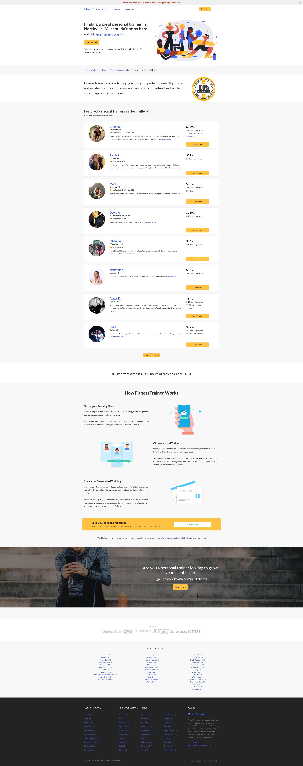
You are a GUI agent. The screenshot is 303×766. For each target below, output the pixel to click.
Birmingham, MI (105, 660)
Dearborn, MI (105, 665)
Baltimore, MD (124, 723)
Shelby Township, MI (197, 660)
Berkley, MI (105, 657)
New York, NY (146, 746)
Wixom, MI (198, 687)
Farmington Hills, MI (105, 667)
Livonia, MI (152, 655)
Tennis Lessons (89, 750)
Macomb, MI (151, 657)
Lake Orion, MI (105, 677)
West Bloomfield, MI (197, 682)
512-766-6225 (195, 743)
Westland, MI (198, 684)
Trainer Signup (89, 734)
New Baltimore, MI (151, 667)
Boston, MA (123, 726)
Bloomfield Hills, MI (105, 662)
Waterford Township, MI (198, 679)
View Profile (197, 144)
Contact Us (88, 719)
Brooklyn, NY (124, 730)
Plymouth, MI (151, 682)
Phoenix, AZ (168, 719)
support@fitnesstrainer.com (201, 745)
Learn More (180, 587)
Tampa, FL (167, 742)
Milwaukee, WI (146, 742)
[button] (151, 2)
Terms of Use (88, 723)
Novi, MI (151, 672)
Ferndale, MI (105, 670)
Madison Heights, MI (151, 660)
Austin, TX (122, 719)
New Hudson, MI (151, 670)
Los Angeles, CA (147, 730)
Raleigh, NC (168, 723)
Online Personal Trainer (93, 738)
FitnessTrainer (92, 70)
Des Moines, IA (146, 715)
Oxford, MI (151, 677)
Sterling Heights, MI (197, 667)
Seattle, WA (168, 734)
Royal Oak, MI (198, 657)
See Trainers (116, 9)
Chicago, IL (123, 738)
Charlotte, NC (124, 734)
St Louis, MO (168, 738)
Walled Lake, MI (197, 672)
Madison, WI (146, 734)
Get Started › (205, 9)
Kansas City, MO (147, 726)
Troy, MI (198, 670)
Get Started (91, 42)
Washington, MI (197, 677)
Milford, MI (151, 662)
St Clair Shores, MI (197, 665)
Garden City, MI (105, 672)
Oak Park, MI (151, 674)
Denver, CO (123, 750)
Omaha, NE (145, 750)
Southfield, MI (198, 662)
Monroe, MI (151, 665)
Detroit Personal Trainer (120, 70)
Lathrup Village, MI (105, 679)
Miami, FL (144, 738)
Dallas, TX (122, 746)
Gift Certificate (89, 746)
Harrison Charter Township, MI (105, 674)
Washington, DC (170, 750)
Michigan (104, 70)
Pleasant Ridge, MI (151, 679)
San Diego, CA (169, 726)
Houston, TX (145, 723)
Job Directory (89, 730)
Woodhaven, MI (197, 689)
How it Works (129, 9)
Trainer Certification (91, 742)
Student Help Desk (180, 538)
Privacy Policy (89, 726)
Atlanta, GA (123, 715)
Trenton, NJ (168, 746)
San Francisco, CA (170, 730)
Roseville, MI (198, 655)
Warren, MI (198, 674)
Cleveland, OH (124, 742)
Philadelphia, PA (170, 715)
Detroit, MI (106, 655)
